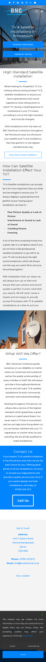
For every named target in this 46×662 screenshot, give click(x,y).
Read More (28, 636)
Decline (12, 646)
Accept (23, 654)
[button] (41, 11)
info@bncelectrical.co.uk (26, 563)
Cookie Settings (33, 646)
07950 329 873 (23, 489)
